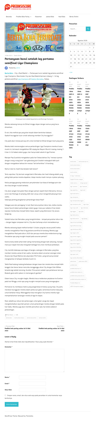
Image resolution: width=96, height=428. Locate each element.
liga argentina (74, 190)
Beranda (9, 16)
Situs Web (8, 390)
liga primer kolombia (75, 247)
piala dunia (73, 261)
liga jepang (84, 218)
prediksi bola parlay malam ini (78, 279)
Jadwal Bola (50, 16)
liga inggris (73, 211)
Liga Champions (23, 79)
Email (7, 383)
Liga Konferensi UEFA (75, 229)
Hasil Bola (61, 16)
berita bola (9, 318)
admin (18, 68)
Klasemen (38, 16)
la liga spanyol (83, 183)
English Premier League (76, 179)
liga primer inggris (75, 243)
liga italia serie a (74, 215)
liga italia (81, 211)
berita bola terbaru (19, 318)
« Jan (70, 72)
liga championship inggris (77, 201)
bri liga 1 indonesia (75, 176)
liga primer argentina (75, 240)
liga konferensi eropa (75, 226)
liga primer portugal (75, 251)
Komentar (8, 347)
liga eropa (86, 204)
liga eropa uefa (74, 208)
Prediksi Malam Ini (75, 283)
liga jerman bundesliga (76, 222)
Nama (7, 377)
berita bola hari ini (83, 161)
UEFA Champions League (76, 286)
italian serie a (73, 183)
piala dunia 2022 (83, 261)
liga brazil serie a (74, 193)
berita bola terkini (31, 318)
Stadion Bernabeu (37, 79)
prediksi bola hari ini (75, 268)
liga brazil (82, 190)
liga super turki (74, 254)
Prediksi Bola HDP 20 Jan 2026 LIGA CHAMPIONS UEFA (71, 137)
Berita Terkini (74, 16)
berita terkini (42, 318)
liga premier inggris (75, 236)
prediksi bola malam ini (76, 272)
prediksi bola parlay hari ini (77, 276)
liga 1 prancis (73, 186)
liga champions (74, 197)
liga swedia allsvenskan (76, 258)
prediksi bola (73, 265)
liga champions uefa (75, 204)
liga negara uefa (74, 233)
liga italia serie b (74, 218)
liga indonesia (84, 208)
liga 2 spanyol (83, 186)
